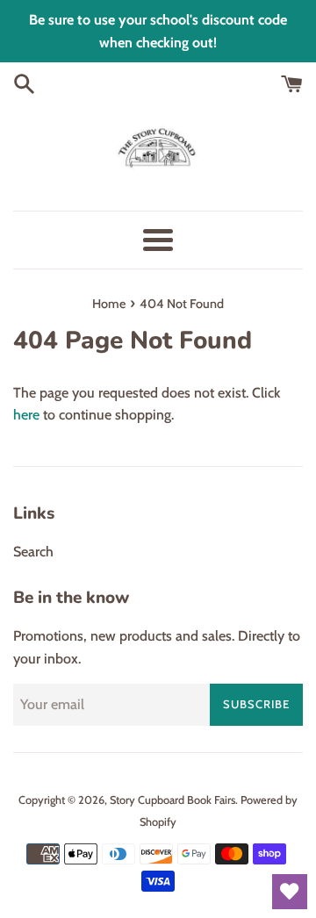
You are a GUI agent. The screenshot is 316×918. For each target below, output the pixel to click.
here (26, 414)
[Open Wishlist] (289, 891)
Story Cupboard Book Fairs (172, 800)
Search (33, 551)
